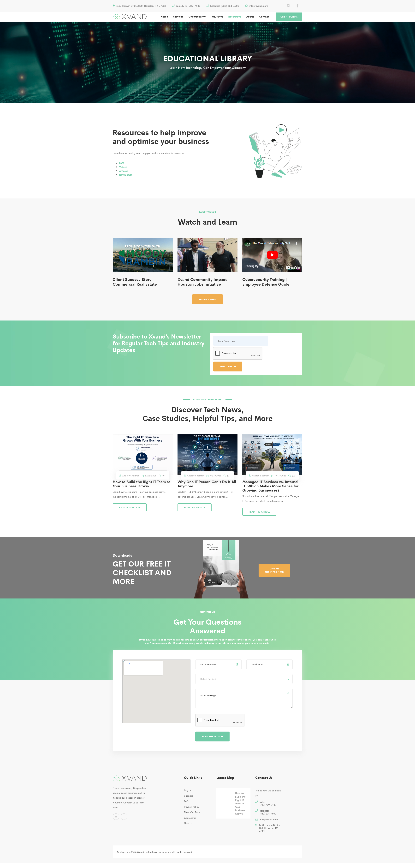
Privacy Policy (191, 806)
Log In (187, 790)
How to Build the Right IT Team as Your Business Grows (142, 483)
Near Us (188, 823)
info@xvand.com (258, 5)
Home (164, 16)
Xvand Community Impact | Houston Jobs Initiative (203, 281)
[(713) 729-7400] (256, 802)
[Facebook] (297, 5)
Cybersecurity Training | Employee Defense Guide (266, 281)
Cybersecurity (197, 16)
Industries (217, 16)
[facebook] (124, 816)
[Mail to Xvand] (256, 820)
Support (188, 795)
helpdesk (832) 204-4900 (224, 5)
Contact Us (190, 817)
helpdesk (268, 812)
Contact (264, 16)
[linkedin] (116, 816)
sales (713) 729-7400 (187, 5)
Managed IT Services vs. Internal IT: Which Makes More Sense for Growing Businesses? (270, 486)
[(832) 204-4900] (256, 811)
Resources (234, 16)
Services (178, 16)
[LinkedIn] (288, 5)
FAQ (186, 801)
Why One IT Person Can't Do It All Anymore (207, 483)
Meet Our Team (192, 812)
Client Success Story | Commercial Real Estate (135, 281)
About (250, 16)
